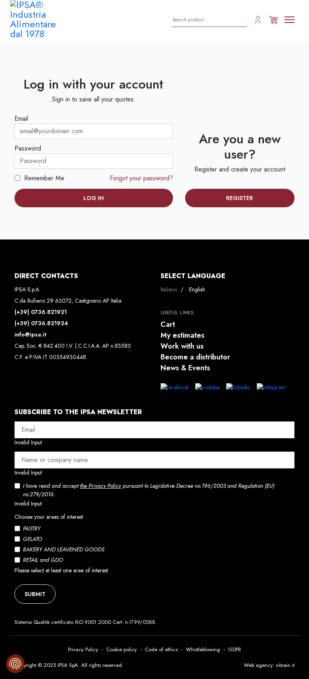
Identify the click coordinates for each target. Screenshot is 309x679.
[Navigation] (289, 19)
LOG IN (93, 198)
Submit (35, 594)
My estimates (182, 335)
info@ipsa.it (30, 334)
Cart (168, 324)
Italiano (170, 289)
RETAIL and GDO (43, 560)
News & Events (185, 368)
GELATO (32, 539)
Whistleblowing (203, 649)
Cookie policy (121, 649)
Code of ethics (161, 649)
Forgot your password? (141, 178)
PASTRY (32, 528)
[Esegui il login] (258, 19)
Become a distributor (195, 357)
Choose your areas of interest (48, 517)
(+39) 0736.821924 (41, 323)
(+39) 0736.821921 (40, 312)
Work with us (182, 346)
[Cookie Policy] (15, 663)
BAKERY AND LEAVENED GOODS (63, 549)
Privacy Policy (83, 649)
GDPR (234, 649)
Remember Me (44, 178)
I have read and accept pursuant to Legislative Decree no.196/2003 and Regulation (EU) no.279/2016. (148, 490)
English (197, 289)
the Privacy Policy (100, 486)
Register (239, 198)
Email (21, 118)
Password (27, 148)
